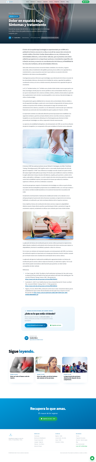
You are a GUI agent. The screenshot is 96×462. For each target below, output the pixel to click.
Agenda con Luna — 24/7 (49, 418)
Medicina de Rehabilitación (40, 438)
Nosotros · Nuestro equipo (81, 440)
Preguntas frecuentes (80, 438)
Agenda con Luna (56, 325)
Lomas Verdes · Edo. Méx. (60, 438)
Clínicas (39, 1)
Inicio (27, 1)
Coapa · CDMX (58, 440)
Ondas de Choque (38, 446)
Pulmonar (36, 444)
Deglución (41, 442)
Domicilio (45, 1)
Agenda (86, 1)
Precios (51, 1)
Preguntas (56, 1)
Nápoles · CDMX (58, 436)
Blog (68, 1)
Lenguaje (36, 442)
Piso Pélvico (41, 444)
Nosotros (63, 1)
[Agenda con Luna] (92, 458)
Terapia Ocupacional (38, 440)
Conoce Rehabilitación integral (36, 325)
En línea (62, 442)
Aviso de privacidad (80, 444)
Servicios (33, 1)
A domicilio (57, 442)
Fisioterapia (36, 436)
